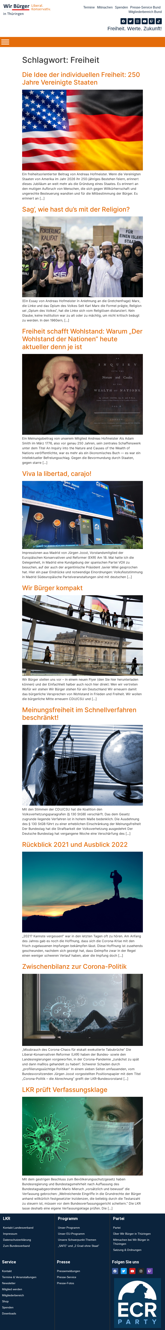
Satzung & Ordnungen (127, 1249)
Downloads (9, 1313)
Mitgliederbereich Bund (145, 12)
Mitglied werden (12, 1289)
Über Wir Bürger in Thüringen (132, 1233)
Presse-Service (66, 1277)
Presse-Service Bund (145, 7)
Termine (89, 7)
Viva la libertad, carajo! (56, 474)
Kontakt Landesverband (18, 1227)
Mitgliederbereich (13, 1295)
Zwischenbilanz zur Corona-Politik (74, 966)
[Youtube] (145, 21)
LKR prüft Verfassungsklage (64, 1090)
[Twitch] (152, 21)
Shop (5, 1301)
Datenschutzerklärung (17, 1239)
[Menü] (5, 42)
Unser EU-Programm (71, 1233)
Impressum (10, 1233)
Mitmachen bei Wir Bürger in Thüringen (131, 1241)
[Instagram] (138, 21)
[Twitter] (131, 21)
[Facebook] (124, 21)
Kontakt (7, 1271)
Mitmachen (105, 7)
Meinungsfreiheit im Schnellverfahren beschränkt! (79, 713)
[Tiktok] (159, 21)
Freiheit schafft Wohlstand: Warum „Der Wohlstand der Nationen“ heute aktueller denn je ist (82, 339)
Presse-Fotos (65, 1283)
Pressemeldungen (68, 1271)
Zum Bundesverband (16, 1245)
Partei (117, 1227)
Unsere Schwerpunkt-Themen (77, 1239)
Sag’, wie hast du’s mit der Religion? (76, 209)
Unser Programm (69, 1227)
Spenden (121, 7)
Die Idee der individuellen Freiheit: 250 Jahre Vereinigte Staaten (81, 78)
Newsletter (8, 1283)
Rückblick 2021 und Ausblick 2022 (75, 844)
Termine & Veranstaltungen (19, 1277)
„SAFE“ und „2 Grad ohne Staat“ (78, 1245)
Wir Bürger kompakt (52, 588)
